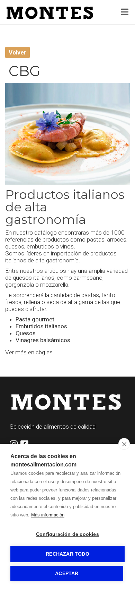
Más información (47, 514)
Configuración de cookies (67, 534)
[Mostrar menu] (124, 12)
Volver (17, 52)
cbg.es (44, 352)
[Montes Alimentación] (50, 13)
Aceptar (66, 573)
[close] (124, 444)
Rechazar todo (67, 554)
